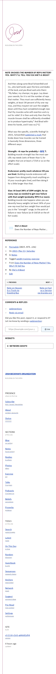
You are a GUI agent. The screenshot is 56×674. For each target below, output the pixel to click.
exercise (35, 258)
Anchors (9, 579)
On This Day (10, 546)
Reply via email (16, 312)
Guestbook (10, 563)
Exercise (9, 474)
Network (9, 588)
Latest (8, 537)
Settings (9, 613)
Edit (11, 273)
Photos (8, 465)
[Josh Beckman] (14, 33)
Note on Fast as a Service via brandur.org (45, 290)
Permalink (14, 247)
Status (8, 418)
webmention (36, 321)
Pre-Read (9, 605)
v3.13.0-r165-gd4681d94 (17, 635)
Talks (7, 482)
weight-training (23, 258)
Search (8, 529)
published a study (33, 134)
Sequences (10, 571)
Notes (14, 255)
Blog (7, 440)
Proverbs (9, 507)
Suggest (9, 596)
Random (9, 554)
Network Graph (18, 346)
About (8, 410)
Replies (8, 457)
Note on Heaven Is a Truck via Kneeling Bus (14, 290)
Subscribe (9, 401)
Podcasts (9, 490)
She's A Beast (18, 269)
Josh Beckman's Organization (20, 373)
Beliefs (8, 499)
